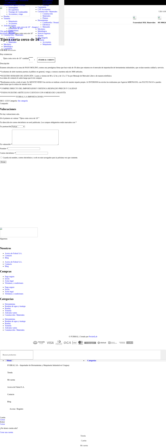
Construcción (48, 14)
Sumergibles (47, 3)
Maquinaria (47, 44)
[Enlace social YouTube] (159, 2)
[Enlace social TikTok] (164, 2)
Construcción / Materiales (47, 12)
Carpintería (42, 7)
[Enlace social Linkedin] (161, 2)
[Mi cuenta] (151, 11)
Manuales (46, 27)
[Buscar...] (163, 355)
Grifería (11, 38)
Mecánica (41, 29)
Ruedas (40, 36)
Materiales (46, 16)
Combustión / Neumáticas (52, 22)
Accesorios (47, 42)
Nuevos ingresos (44, 33)
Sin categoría (43, 38)
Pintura (45, 18)
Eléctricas (46, 25)
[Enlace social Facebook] (153, 2)
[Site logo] (15, 16)
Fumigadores (13, 31)
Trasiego (46, 5)
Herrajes (12, 33)
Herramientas (43, 20)
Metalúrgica (42, 31)
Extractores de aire (16, 28)
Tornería (41, 40)
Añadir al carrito (46, 60)
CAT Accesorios (44, 9)
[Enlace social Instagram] (156, 2)
